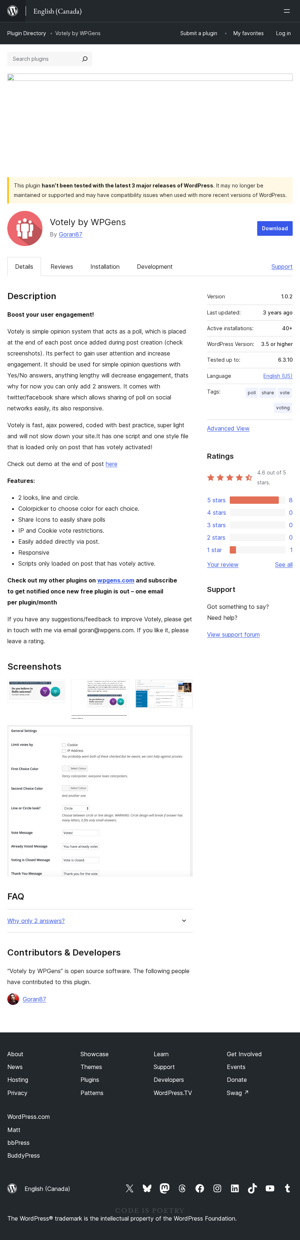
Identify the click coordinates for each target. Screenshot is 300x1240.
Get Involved (244, 1054)
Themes (91, 1066)
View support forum (233, 634)
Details (24, 266)
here (111, 464)
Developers (169, 1079)
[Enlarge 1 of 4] (55, 689)
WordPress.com (28, 1116)
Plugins (89, 1079)
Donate (237, 1079)
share (268, 392)
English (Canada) (47, 1188)
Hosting (17, 1079)
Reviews (61, 266)
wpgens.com (115, 580)
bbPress (18, 1142)
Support (282, 266)
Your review (223, 564)
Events (236, 1066)
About (15, 1054)
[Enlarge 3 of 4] (183, 689)
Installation (105, 266)
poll (252, 392)
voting (283, 407)
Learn (161, 1054)
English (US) (278, 376)
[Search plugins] (85, 59)
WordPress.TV (173, 1092)
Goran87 (70, 234)
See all (284, 564)
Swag (238, 1092)
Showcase (94, 1054)
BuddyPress (23, 1155)
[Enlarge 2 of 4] (119, 689)
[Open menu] (288, 11)
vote (285, 392)
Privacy (17, 1092)
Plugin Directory (26, 33)
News (15, 1066)
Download (275, 228)
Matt (13, 1129)
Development (155, 266)
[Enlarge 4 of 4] (183, 734)
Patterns (92, 1092)
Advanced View (228, 428)
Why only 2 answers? (36, 920)
